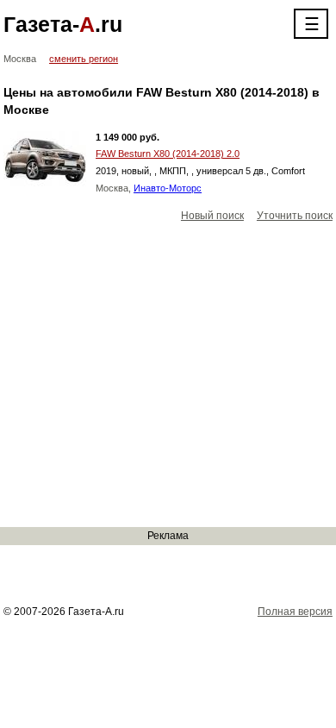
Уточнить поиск (295, 216)
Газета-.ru (62, 24)
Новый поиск (212, 216)
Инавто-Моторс (168, 188)
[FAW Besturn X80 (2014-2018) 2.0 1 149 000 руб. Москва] (45, 158)
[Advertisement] (168, 375)
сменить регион (83, 58)
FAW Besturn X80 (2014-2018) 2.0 (168, 153)
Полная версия (295, 612)
